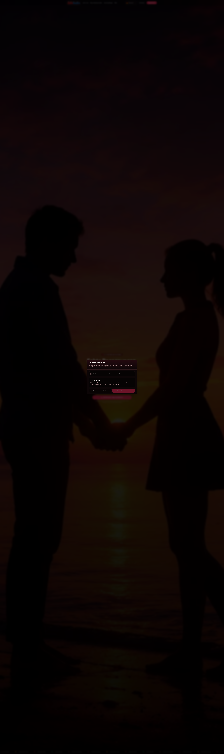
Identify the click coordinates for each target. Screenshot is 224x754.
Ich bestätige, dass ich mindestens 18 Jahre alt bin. (108, 374)
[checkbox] (91, 374)
